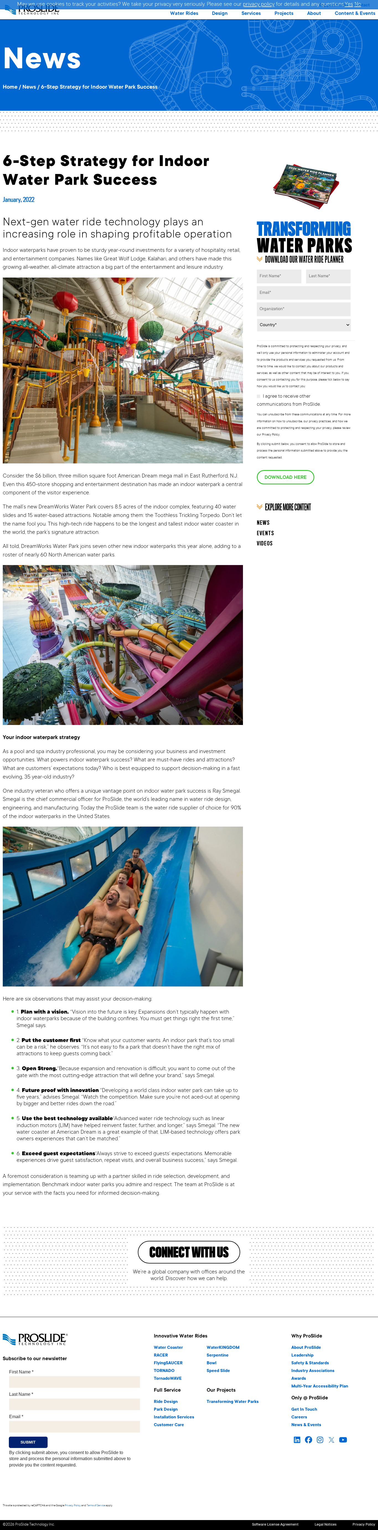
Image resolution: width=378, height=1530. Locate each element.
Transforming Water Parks (233, 1402)
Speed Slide (218, 1371)
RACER (161, 1355)
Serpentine (218, 1355)
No (357, 5)
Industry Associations (313, 1371)
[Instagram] (320, 1440)
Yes (349, 5)
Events (265, 533)
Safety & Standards (310, 1363)
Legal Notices (325, 1525)
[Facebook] (308, 1440)
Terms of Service (96, 1505)
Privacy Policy (73, 1505)
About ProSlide (306, 1348)
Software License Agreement (275, 1525)
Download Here (286, 478)
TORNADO (164, 1371)
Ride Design (166, 1402)
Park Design (166, 1409)
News (29, 88)
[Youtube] (343, 1440)
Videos (265, 544)
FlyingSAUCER (168, 1363)
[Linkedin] (297, 1440)
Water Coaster (168, 1348)
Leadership (302, 1355)
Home (10, 88)
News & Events (306, 1425)
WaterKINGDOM (223, 1348)
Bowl (211, 1363)
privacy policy (259, 5)
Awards (298, 1378)
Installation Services (174, 1417)
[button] (184, 13)
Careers (299, 1417)
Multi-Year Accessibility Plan (319, 1386)
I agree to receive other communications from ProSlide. (289, 400)
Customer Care (169, 1425)
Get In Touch (304, 1409)
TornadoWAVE (168, 1378)
